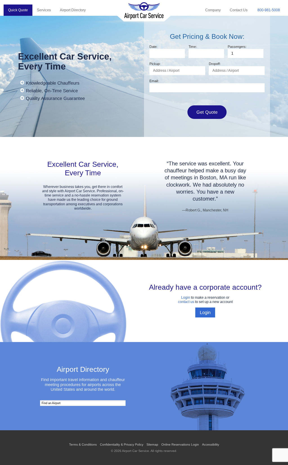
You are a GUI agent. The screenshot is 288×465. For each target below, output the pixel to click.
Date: (153, 47)
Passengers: (237, 47)
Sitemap (152, 444)
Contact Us (239, 10)
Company (213, 10)
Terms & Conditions (83, 444)
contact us (186, 302)
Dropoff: (214, 64)
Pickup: (154, 64)
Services (44, 10)
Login (185, 297)
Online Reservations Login (180, 444)
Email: (154, 81)
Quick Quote (18, 10)
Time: (193, 47)
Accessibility (210, 444)
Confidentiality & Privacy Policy (121, 444)
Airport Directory (73, 10)
